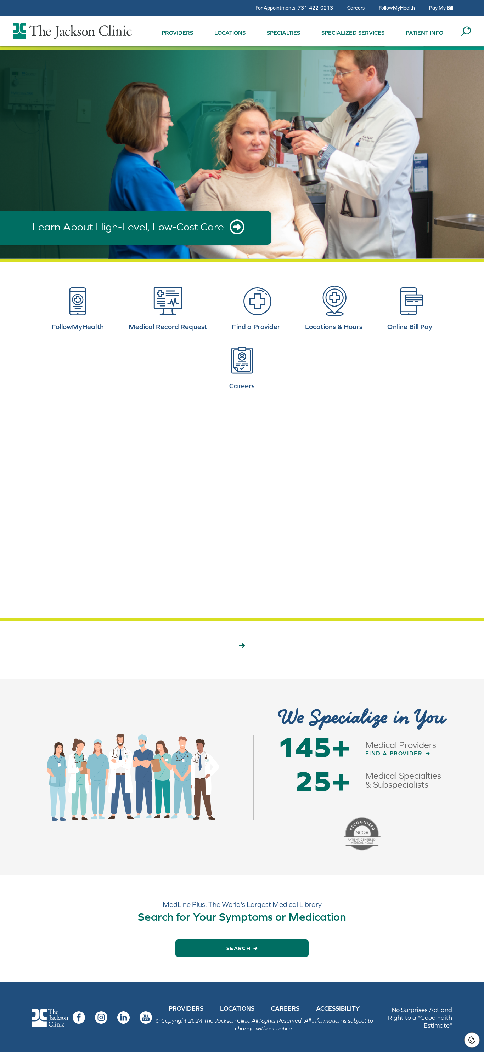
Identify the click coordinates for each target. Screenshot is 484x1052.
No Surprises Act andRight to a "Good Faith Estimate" (420, 1017)
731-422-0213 (315, 8)
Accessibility (338, 1008)
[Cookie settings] (472, 1040)
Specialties (283, 32)
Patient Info (424, 32)
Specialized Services (352, 32)
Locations (230, 32)
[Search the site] (466, 31)
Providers (177, 32)
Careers (356, 8)
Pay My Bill (441, 8)
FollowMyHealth (397, 8)
